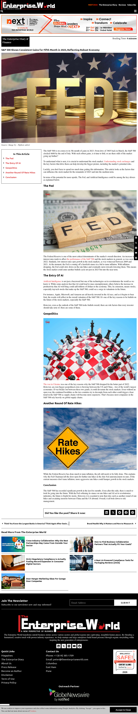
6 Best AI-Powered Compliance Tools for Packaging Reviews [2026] (114, 561)
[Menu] (135, 11)
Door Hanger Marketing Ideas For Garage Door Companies (46, 579)
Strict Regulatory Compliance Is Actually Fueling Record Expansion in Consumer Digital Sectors (46, 561)
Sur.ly (129, 667)
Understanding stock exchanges (117, 161)
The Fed (10, 158)
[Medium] (136, 248)
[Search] (2, 11)
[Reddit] (136, 258)
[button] (106, 512)
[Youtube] (136, 253)
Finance (6, 42)
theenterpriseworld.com (125, 661)
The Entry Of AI (13, 163)
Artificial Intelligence (52, 281)
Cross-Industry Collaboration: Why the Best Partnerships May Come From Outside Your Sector (47, 543)
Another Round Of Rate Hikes (21, 172)
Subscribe (131, 4)
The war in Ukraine (51, 384)
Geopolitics (12, 167)
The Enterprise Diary (108, 4)
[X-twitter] (136, 243)
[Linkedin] (136, 238)
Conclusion (11, 177)
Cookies (33, 711)
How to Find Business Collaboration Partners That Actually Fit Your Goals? (113, 543)
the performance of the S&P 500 (80, 259)
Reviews (122, 4)
